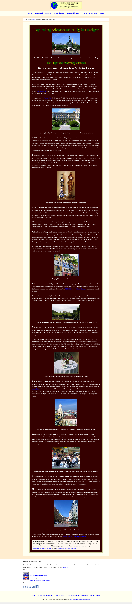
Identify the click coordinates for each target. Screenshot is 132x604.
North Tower (35, 389)
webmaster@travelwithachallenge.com (79, 599)
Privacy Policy (65, 567)
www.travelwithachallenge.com (42, 548)
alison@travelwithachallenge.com (66, 548)
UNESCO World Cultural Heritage (75, 289)
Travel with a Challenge (66, 5)
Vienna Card (48, 98)
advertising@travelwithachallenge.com (40, 580)
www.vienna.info (41, 91)
